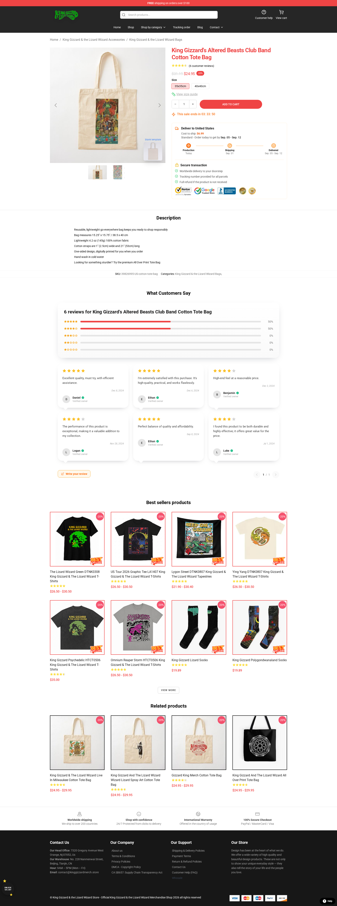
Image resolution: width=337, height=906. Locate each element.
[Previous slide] (56, 105)
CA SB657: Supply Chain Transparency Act (137, 872)
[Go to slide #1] (97, 172)
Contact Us (178, 867)
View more (168, 690)
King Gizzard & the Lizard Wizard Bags (155, 40)
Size (174, 79)
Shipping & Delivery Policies (188, 850)
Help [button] (330, 901)
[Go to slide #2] (117, 172)
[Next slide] (159, 105)
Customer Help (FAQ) (185, 872)
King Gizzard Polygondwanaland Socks (259, 660)
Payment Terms (181, 856)
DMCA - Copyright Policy (126, 867)
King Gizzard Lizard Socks (190, 660)
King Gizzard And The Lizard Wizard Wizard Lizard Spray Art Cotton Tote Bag (135, 780)
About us (117, 850)
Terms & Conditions (123, 856)
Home (54, 40)
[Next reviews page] (275, 474)
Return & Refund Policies (187, 861)
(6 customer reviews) (201, 65)
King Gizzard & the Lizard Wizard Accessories (94, 40)
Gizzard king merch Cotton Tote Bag (197, 775)
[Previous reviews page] (256, 474)
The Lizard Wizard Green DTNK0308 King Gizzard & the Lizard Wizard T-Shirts (75, 576)
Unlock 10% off (7, 889)
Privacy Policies (121, 861)
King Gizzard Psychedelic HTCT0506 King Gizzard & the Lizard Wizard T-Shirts (75, 664)
